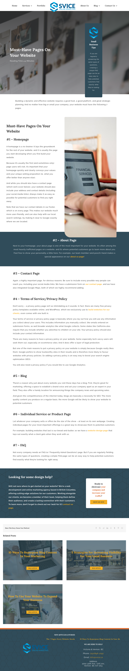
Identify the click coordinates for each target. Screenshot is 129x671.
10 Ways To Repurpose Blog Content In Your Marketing (76, 639)
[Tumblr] (115, 528)
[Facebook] (96, 528)
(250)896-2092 (97, 653)
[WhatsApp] (111, 528)
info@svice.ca (96, 657)
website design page (98, 431)
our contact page (94, 284)
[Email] (122, 528)
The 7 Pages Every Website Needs (33, 639)
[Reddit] (104, 528)
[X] (100, 528)
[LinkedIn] (107, 528)
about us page (77, 257)
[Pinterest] (118, 528)
